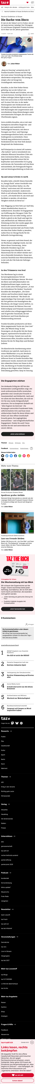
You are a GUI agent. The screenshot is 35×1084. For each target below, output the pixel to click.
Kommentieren (14, 448)
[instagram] (21, 724)
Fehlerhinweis (24, 448)
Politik (3, 737)
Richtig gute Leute (7, 791)
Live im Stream (6, 951)
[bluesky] (16, 724)
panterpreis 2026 (7, 864)
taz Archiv (4, 988)
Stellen (3, 823)
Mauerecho (5, 892)
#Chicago (18, 443)
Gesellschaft (5, 746)
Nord (3, 764)
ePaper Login (5, 1039)
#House (11, 443)
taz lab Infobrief (6, 928)
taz (5, 718)
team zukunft (5, 915)
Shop (3, 1012)
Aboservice (5, 1034)
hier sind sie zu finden (10, 637)
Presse (3, 828)
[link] (2, 7)
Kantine (3, 1007)
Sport (3, 755)
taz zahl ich (5, 851)
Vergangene (5, 956)
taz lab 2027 (5, 960)
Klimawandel (5, 796)
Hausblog (4, 814)
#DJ (23, 443)
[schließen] (32, 1042)
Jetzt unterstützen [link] (17, 434)
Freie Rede (5, 896)
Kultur (3, 750)
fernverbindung (6, 883)
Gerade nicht (25, 1042)
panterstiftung (6, 860)
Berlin (3, 759)
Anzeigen (4, 1016)
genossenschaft (6, 846)
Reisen (3, 1002)
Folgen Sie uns (5, 723)
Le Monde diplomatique (9, 984)
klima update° (6, 887)
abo (2, 842)
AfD (2, 782)
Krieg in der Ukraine (8, 787)
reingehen (4, 901)
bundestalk (5, 878)
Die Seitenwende (7, 819)
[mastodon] (12, 724)
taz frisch (4, 919)
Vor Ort (3, 947)
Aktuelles (4, 810)
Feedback (4, 1030)
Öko (2, 741)
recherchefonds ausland (9, 855)
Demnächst (5, 942)
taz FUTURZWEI (6, 979)
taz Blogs (4, 975)
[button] (32, 2)
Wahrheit (4, 768)
